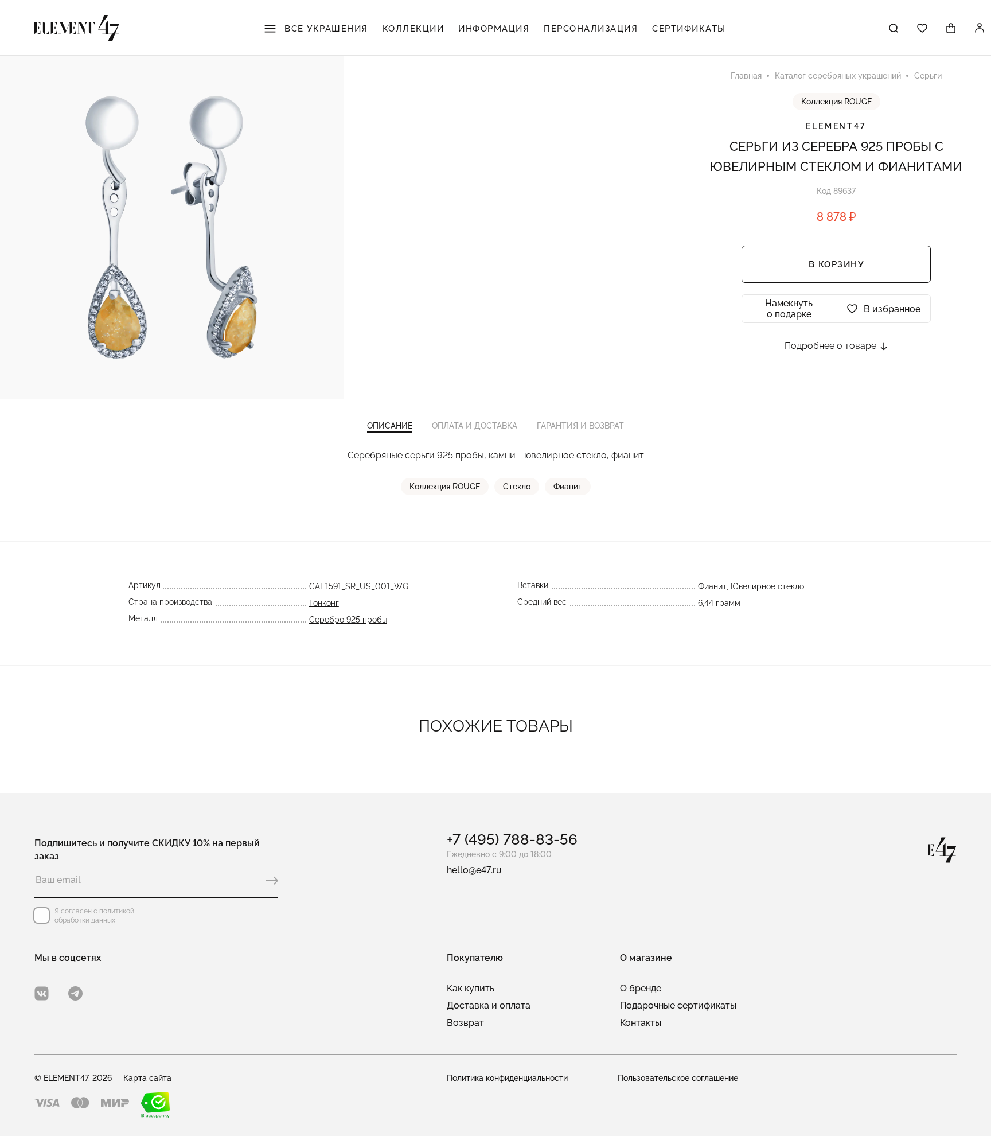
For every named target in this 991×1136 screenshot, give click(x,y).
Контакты (640, 1022)
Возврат (465, 1022)
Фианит (567, 486)
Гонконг (324, 603)
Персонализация (591, 29)
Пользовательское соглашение (678, 1078)
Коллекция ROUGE (836, 101)
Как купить (470, 988)
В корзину (836, 264)
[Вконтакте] (41, 993)
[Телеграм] (75, 993)
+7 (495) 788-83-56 (512, 839)
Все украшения (325, 29)
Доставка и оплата (488, 1005)
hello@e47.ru (474, 870)
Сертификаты (689, 29)
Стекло (516, 486)
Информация (493, 29)
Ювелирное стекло (767, 586)
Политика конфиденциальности (507, 1078)
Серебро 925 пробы (348, 619)
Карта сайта (147, 1078)
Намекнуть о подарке (789, 309)
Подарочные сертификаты (678, 1005)
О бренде (640, 988)
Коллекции (413, 29)
